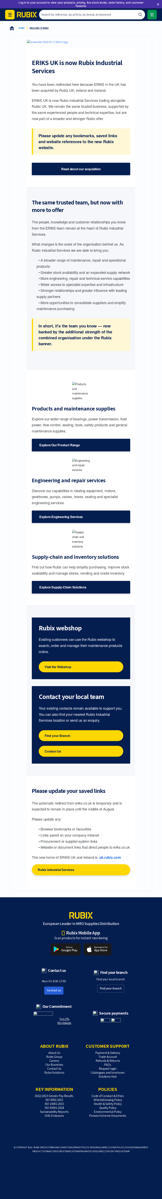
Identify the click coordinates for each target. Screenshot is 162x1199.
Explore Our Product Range (59, 445)
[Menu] (10, 14)
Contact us (54, 990)
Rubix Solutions (54, 1073)
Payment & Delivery (107, 1053)
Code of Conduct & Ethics (107, 1096)
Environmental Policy (108, 1112)
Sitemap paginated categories (88, 1151)
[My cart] (152, 14)
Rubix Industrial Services (56, 869)
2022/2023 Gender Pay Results (54, 1096)
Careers (54, 1061)
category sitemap (61, 1151)
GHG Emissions (54, 1116)
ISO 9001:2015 (54, 1100)
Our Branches (54, 1065)
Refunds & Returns (108, 1061)
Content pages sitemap (117, 1151)
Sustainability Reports (54, 1112)
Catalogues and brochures (108, 1073)
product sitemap (41, 1151)
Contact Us (53, 751)
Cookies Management (136, 1147)
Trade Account (107, 1057)
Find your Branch (57, 735)
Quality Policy (107, 1108)
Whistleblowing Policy (108, 1100)
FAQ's (107, 1065)
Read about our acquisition (81, 169)
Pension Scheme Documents (107, 1116)
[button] (158, 4)
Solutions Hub (108, 1077)
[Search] (140, 14)
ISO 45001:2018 (54, 1108)
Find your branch (111, 988)
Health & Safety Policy (108, 1104)
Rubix (21, 28)
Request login (107, 1069)
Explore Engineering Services (61, 516)
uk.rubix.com (110, 857)
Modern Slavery (98, 1147)
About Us (54, 1053)
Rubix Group (54, 1057)
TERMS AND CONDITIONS (60, 1147)
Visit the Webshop (58, 667)
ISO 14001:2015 (54, 1104)
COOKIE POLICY (116, 1147)
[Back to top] (144, 1186)
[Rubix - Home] (27, 14)
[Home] (12, 28)
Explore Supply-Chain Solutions (62, 587)
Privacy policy (81, 1147)
